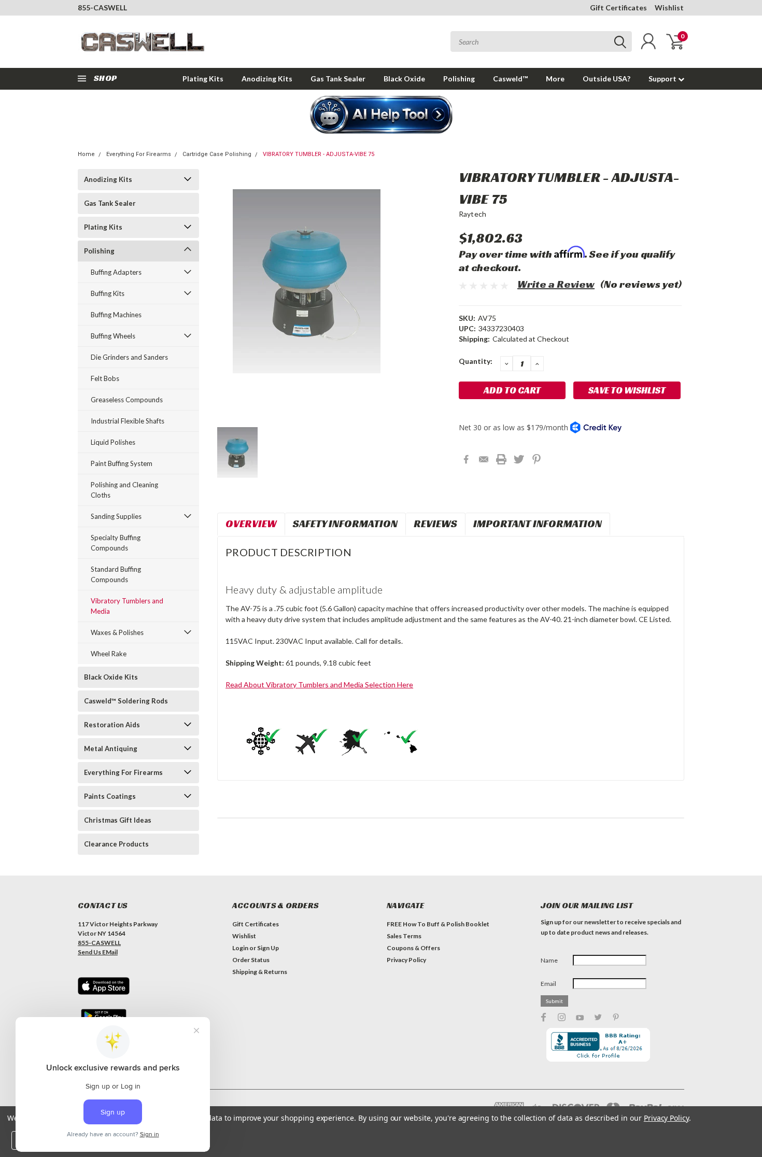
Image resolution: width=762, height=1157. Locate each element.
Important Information (537, 523)
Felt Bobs (105, 378)
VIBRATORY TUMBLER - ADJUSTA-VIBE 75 (318, 154)
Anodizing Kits (267, 78)
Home (86, 154)
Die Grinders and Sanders (129, 357)
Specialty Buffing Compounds (115, 542)
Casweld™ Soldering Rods (126, 701)
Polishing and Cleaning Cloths (124, 490)
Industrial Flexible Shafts (127, 421)
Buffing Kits (107, 293)
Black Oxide (404, 78)
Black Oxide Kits (111, 677)
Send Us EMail (98, 952)
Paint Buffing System (121, 463)
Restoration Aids (112, 725)
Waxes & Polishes (117, 632)
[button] (381, 116)
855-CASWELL (102, 7)
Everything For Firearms (138, 154)
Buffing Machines (116, 315)
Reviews (435, 523)
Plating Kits (202, 78)
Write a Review (556, 284)
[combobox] (541, 41)
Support (663, 78)
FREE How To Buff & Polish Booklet (438, 924)
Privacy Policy (406, 960)
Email (548, 983)
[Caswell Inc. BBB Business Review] (598, 1044)
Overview (251, 523)
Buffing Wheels (113, 336)
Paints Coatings (110, 796)
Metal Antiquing (110, 748)
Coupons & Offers (413, 948)
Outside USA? (606, 78)
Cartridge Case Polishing (216, 154)
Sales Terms (404, 936)
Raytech (473, 213)
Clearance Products (116, 844)
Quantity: (475, 361)
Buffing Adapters (116, 272)
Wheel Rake (108, 654)
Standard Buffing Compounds (116, 574)
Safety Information (345, 523)
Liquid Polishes (113, 442)
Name (549, 960)
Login (240, 948)
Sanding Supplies (116, 516)
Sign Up (268, 948)
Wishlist (669, 7)
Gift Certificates (618, 7)
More (555, 78)
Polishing (459, 78)
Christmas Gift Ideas (117, 820)
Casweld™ (510, 78)
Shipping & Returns (259, 972)
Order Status (251, 960)
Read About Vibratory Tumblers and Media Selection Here (319, 684)
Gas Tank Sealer (338, 78)
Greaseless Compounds (127, 400)
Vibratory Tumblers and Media (127, 606)
